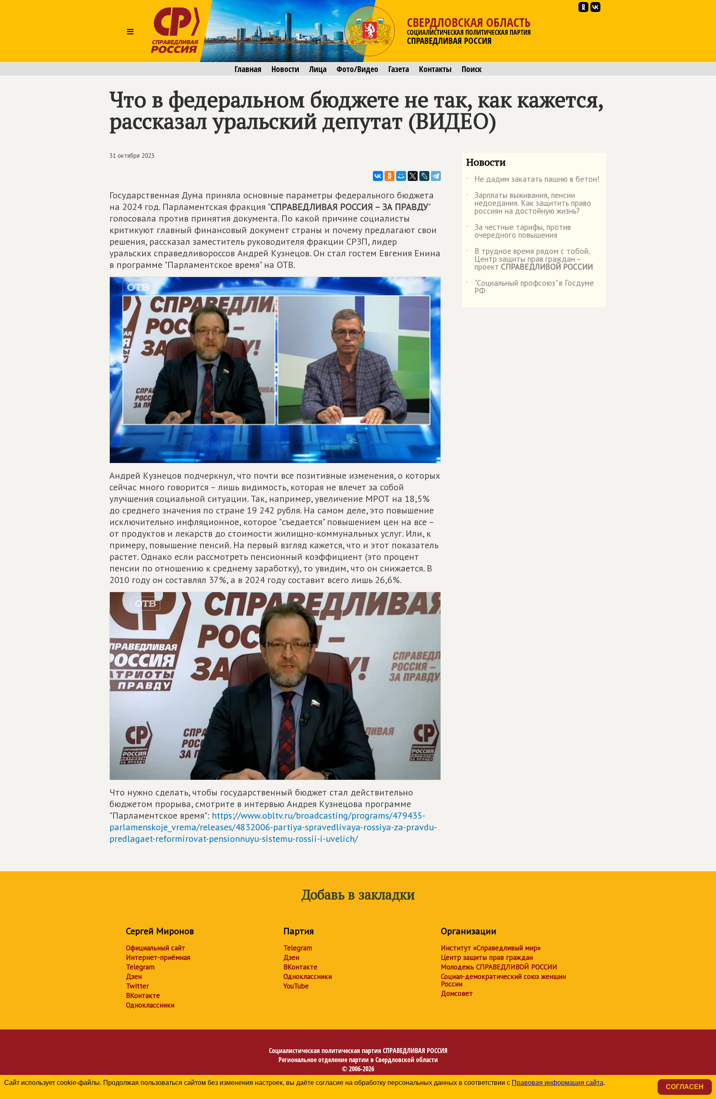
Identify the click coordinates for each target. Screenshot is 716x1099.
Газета (398, 69)
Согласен (685, 1086)
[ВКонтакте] (378, 176)
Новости (285, 69)
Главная (248, 69)
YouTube (296, 986)
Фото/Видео (357, 69)
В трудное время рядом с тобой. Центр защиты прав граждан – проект (529, 259)
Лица (318, 69)
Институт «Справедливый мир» (491, 948)
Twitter (137, 986)
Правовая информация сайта (557, 1082)
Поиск (471, 69)
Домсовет (457, 993)
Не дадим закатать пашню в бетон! (533, 180)
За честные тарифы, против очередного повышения (518, 231)
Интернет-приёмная (158, 957)
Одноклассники (150, 1005)
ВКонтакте (143, 995)
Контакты (435, 69)
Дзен (134, 976)
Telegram (140, 967)
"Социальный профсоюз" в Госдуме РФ (530, 287)
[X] (413, 176)
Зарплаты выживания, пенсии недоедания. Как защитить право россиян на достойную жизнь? (528, 203)
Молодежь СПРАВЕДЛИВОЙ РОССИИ (499, 967)
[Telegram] (436, 176)
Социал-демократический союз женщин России (503, 980)
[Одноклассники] (389, 176)
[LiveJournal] (424, 176)
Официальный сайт (155, 948)
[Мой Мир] (401, 176)
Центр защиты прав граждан (487, 957)
